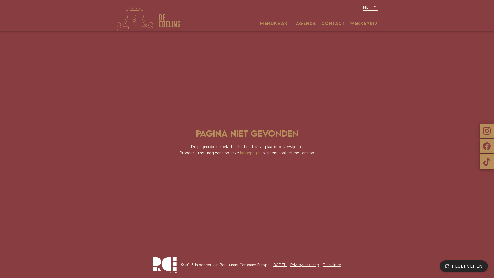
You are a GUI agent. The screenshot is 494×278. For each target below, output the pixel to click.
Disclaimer (332, 264)
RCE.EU (280, 264)
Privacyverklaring (304, 264)
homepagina (251, 153)
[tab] (275, 23)
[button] (370, 7)
